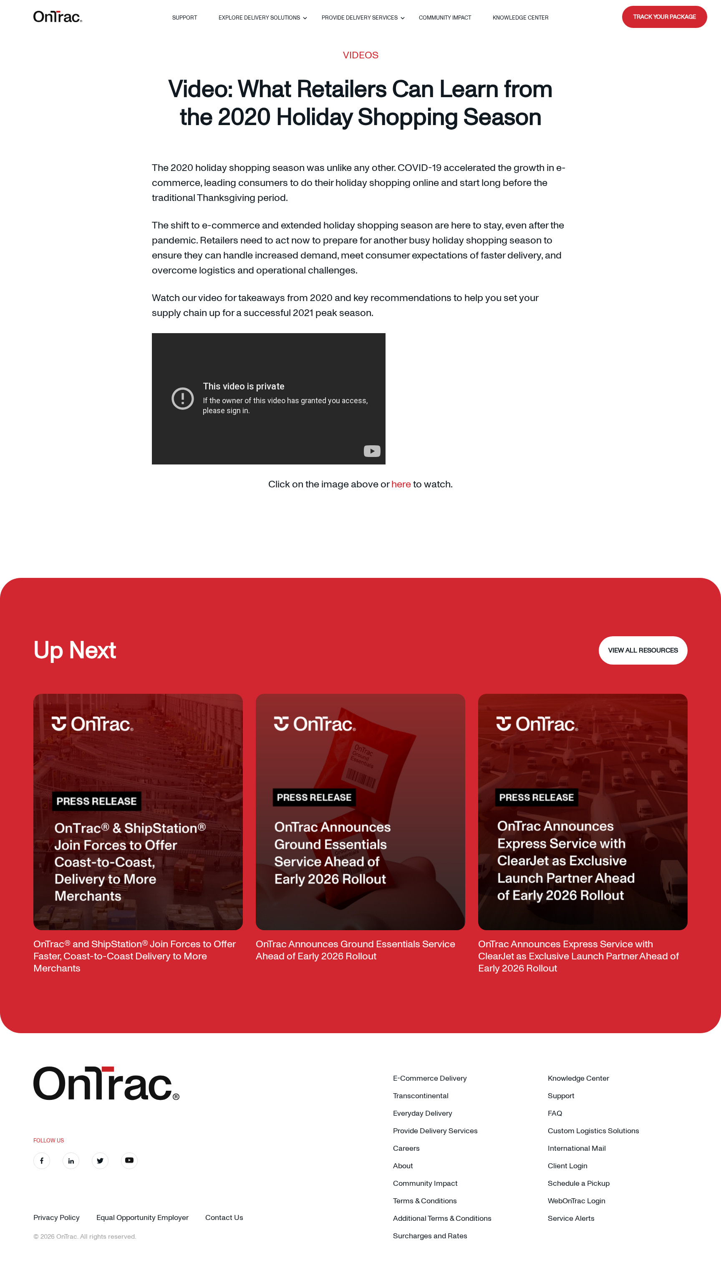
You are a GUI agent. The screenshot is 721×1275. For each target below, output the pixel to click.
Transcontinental (421, 1096)
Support (184, 18)
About (403, 1166)
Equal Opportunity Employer (142, 1217)
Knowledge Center (521, 18)
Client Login (567, 1166)
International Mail (577, 1148)
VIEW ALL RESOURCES (643, 650)
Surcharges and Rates (430, 1236)
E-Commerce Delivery (430, 1078)
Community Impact (445, 18)
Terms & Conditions (425, 1201)
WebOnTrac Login (576, 1201)
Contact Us (224, 1217)
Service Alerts (571, 1218)
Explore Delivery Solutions (259, 18)
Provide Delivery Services (360, 18)
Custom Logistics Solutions (593, 1131)
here (401, 484)
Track (664, 17)
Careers (406, 1148)
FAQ (555, 1113)
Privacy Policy (56, 1217)
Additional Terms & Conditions (442, 1218)
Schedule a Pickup (579, 1183)
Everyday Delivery (422, 1113)
